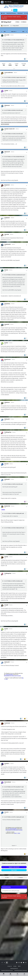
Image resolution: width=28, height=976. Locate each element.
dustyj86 (6, 605)
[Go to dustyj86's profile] (2, 605)
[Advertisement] (14, 914)
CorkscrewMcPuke (8, 72)
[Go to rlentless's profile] (2, 557)
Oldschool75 (7, 151)
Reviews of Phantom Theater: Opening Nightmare (11, 17)
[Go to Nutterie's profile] (2, 270)
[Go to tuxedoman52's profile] (2, 245)
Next (23, 31)
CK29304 (6, 90)
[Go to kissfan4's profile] (2, 343)
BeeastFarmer (7, 359)
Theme (11, 968)
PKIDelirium (7, 402)
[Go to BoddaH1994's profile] (2, 25)
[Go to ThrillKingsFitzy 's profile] (2, 433)
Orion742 (18, 110)
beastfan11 (6, 763)
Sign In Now (14, 870)
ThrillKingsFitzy (7, 432)
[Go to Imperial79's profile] (2, 325)
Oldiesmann (7, 105)
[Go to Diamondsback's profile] (2, 782)
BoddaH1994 (6, 25)
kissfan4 (6, 342)
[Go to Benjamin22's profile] (2, 185)
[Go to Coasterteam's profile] (2, 723)
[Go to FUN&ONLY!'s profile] (2, 218)
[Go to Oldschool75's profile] (2, 152)
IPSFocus (16, 968)
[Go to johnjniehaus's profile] (2, 304)
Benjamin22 (7, 185)
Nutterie (6, 270)
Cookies (14, 966)
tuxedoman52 (7, 244)
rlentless (6, 556)
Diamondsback (7, 782)
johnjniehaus (7, 303)
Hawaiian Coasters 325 (9, 128)
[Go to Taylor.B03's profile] (2, 235)
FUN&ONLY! (7, 217)
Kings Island (16, 25)
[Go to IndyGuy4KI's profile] (2, 420)
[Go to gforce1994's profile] (2, 35)
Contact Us (9, 966)
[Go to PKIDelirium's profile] (2, 403)
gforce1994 (6, 35)
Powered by (20, 970)
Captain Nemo (19, 77)
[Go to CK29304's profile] (2, 91)
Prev (5, 31)
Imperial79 (6, 324)
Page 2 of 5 (13, 31)
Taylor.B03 (6, 234)
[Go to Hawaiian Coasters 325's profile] (2, 129)
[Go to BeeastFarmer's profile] (2, 360)
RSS (20, 966)
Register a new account (14, 867)
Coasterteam (7, 723)
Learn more (2, 2)
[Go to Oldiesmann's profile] (2, 106)
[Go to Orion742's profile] (2, 464)
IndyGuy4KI (7, 419)
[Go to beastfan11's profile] (2, 764)
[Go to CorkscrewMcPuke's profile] (2, 73)
